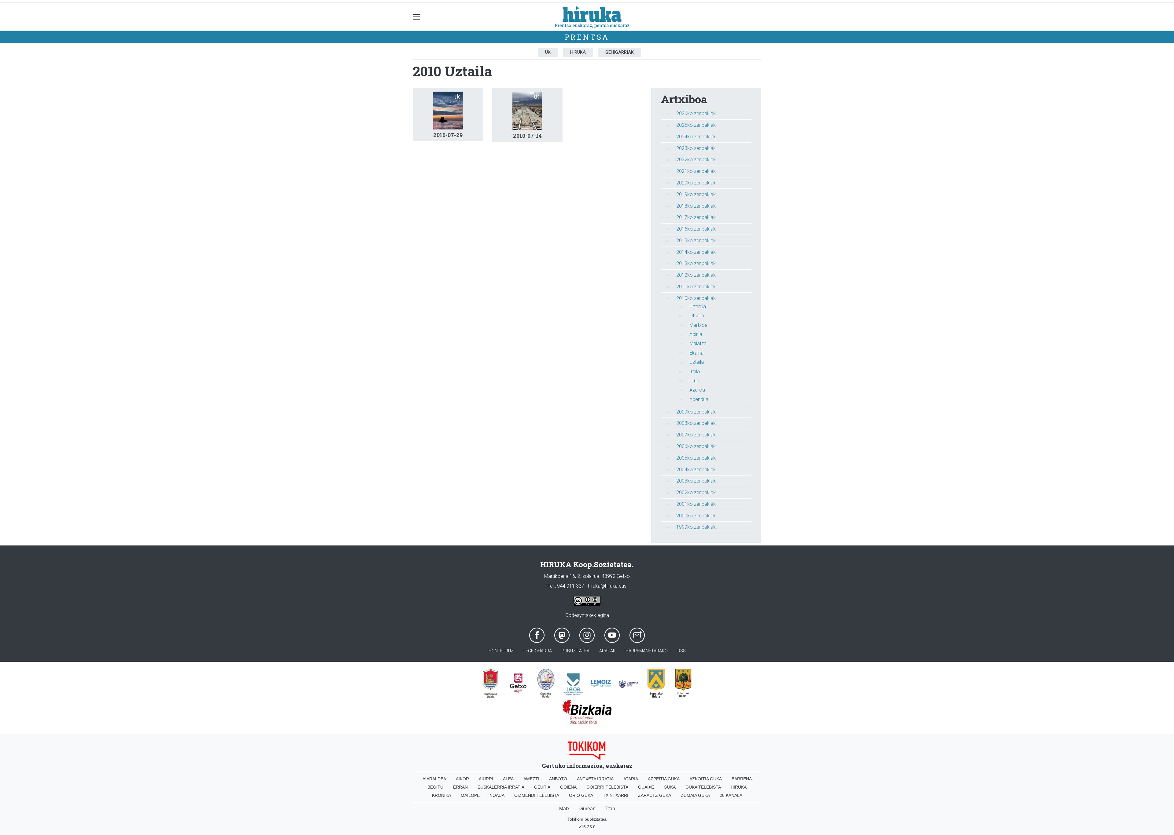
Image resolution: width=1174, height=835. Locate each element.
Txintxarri (615, 795)
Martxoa (698, 325)
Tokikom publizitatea (587, 819)
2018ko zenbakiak (696, 206)
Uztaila (696, 362)
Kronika (441, 795)
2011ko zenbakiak (696, 287)
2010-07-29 (448, 135)
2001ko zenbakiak (696, 504)
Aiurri (486, 778)
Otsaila (696, 316)
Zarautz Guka (654, 795)
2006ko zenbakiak (696, 446)
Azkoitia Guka (705, 778)
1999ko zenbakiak (696, 527)
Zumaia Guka (695, 795)
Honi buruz (501, 651)
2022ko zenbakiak (696, 159)
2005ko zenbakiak (696, 458)
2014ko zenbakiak (696, 252)
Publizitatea (575, 651)
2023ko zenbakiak (696, 148)
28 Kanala (731, 795)
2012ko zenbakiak (696, 275)
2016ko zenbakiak (696, 229)
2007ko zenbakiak (696, 435)
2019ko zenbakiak (696, 194)
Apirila (695, 334)
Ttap (610, 808)
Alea (508, 778)
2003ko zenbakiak (696, 481)
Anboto (558, 778)
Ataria (630, 778)
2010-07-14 (527, 135)
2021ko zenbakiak (696, 171)
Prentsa (587, 37)
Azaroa (697, 390)
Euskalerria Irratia (501, 787)
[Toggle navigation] (416, 17)
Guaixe (646, 787)
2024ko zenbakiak (696, 137)
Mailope (470, 795)
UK (548, 52)
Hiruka (578, 52)
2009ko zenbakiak (696, 412)
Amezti (531, 778)
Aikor (462, 778)
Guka (670, 787)
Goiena (568, 787)
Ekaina (696, 353)
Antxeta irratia (595, 778)
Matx (564, 808)
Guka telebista (703, 787)
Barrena (742, 778)
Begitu (435, 787)
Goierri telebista (607, 787)
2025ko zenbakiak (696, 125)
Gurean (587, 808)
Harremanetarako (647, 651)
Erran (460, 787)
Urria (694, 381)
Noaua (496, 795)
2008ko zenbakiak (696, 423)
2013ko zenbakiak (696, 263)
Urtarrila (697, 306)
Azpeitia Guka (664, 778)
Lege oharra (537, 651)
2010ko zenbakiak (696, 298)
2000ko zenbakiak (696, 516)
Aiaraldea (434, 778)
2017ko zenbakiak (696, 217)
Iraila (694, 371)
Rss (681, 651)
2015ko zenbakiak (696, 240)
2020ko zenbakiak (696, 183)
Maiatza (698, 343)
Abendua (698, 399)
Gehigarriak (619, 52)
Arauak (607, 651)
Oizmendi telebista (536, 795)
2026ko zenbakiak (696, 113)
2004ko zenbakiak (696, 469)
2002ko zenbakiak (696, 492)
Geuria (542, 787)
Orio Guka (581, 795)
